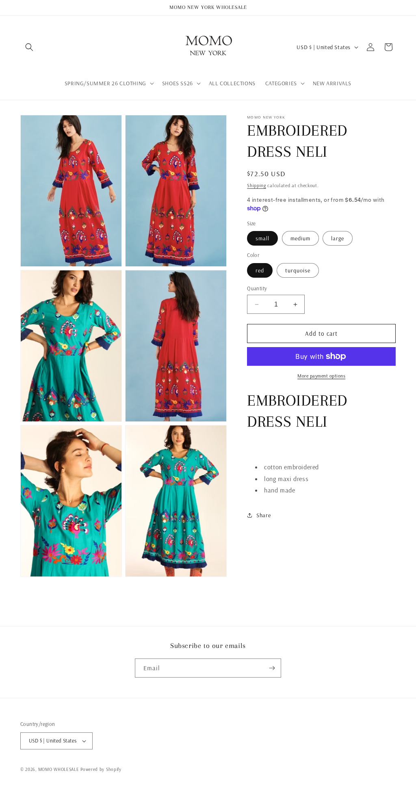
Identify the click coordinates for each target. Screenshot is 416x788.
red (260, 270)
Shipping (256, 185)
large (337, 238)
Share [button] (263, 515)
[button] (29, 47)
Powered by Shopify (100, 769)
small (262, 238)
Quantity (257, 288)
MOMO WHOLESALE (58, 769)
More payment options (321, 376)
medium (300, 238)
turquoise (297, 270)
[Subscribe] (272, 668)
